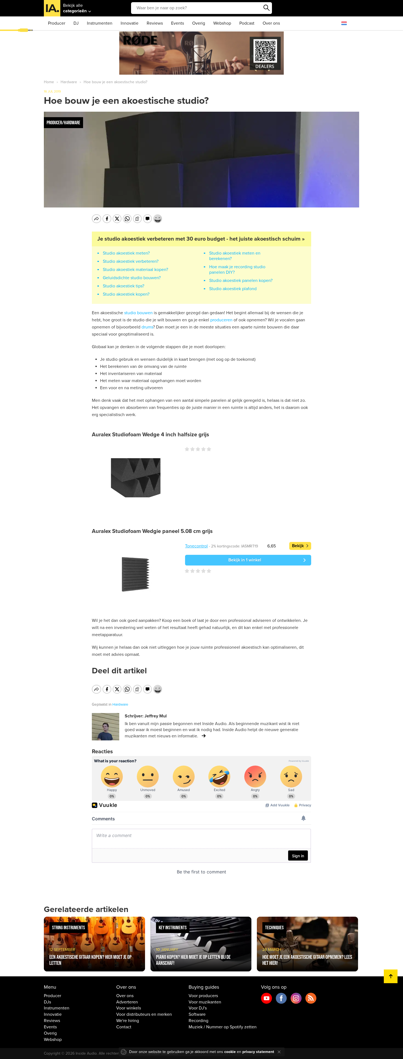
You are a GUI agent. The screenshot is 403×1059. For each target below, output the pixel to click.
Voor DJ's (198, 1008)
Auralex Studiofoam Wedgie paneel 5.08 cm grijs (152, 531)
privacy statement (258, 1051)
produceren (221, 320)
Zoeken (266, 8)
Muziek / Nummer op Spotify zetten (223, 1027)
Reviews (155, 23)
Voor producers (203, 996)
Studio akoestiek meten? (126, 253)
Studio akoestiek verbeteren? (130, 261)
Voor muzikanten (205, 1002)
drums (147, 327)
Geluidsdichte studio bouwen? (132, 278)
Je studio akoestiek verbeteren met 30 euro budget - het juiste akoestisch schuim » (201, 239)
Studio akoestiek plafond (233, 289)
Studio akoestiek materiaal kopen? (135, 269)
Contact (123, 1027)
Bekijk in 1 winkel (244, 560)
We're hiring (127, 1020)
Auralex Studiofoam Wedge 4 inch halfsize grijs (150, 434)
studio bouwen (138, 313)
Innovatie (129, 23)
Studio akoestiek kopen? (126, 294)
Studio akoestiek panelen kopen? (241, 280)
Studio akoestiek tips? (123, 286)
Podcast (246, 23)
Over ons (271, 23)
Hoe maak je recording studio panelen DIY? (237, 269)
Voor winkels (128, 1008)
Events (177, 23)
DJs (47, 1002)
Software (197, 1014)
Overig (198, 23)
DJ (76, 23)
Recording (198, 1020)
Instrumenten (99, 23)
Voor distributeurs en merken (144, 1014)
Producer (56, 23)
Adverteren (127, 1002)
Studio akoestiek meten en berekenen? (234, 255)
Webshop (222, 23)
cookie (230, 1051)
